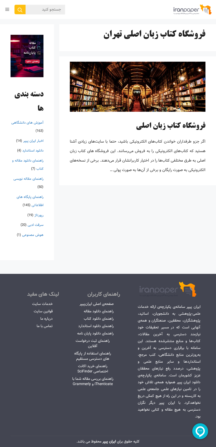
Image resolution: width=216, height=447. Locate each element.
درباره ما (46, 318)
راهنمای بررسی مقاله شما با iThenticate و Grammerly (93, 381)
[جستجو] (20, 9)
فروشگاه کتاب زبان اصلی (170, 126)
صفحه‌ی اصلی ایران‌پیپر (97, 304)
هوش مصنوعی (32, 235)
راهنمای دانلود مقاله (99, 311)
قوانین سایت (43, 311)
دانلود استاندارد (32, 150)
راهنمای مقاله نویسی (28, 179)
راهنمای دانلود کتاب (99, 318)
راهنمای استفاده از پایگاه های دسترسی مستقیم (92, 356)
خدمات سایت (42, 304)
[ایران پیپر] (192, 9)
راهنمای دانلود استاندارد (96, 326)
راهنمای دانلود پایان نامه (95, 333)
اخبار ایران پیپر (33, 141)
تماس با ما (45, 326)
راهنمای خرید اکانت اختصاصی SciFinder (92, 368)
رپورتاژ (39, 215)
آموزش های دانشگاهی (27, 122)
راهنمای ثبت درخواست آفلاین (93, 343)
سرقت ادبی (35, 225)
